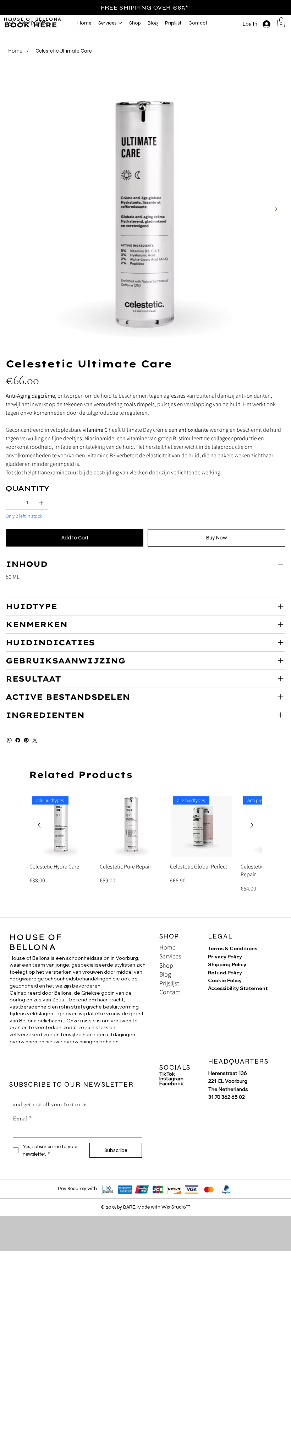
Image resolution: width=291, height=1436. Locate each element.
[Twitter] (34, 740)
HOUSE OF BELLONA (33, 19)
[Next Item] (276, 209)
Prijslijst (169, 983)
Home (167, 947)
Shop (166, 965)
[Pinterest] (26, 740)
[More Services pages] (120, 23)
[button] (281, 22)
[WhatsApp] (9, 740)
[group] (145, 853)
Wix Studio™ (175, 1207)
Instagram (171, 1078)
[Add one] (41, 503)
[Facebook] (17, 740)
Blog (165, 974)
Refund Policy (225, 972)
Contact (169, 992)
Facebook (171, 1083)
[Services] (194, 956)
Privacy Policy (225, 956)
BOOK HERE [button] (30, 24)
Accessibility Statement (238, 988)
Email (22, 1118)
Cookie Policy (225, 980)
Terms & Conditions (232, 948)
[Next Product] (252, 825)
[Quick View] (131, 825)
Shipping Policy (227, 964)
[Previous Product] (39, 825)
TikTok (167, 1074)
